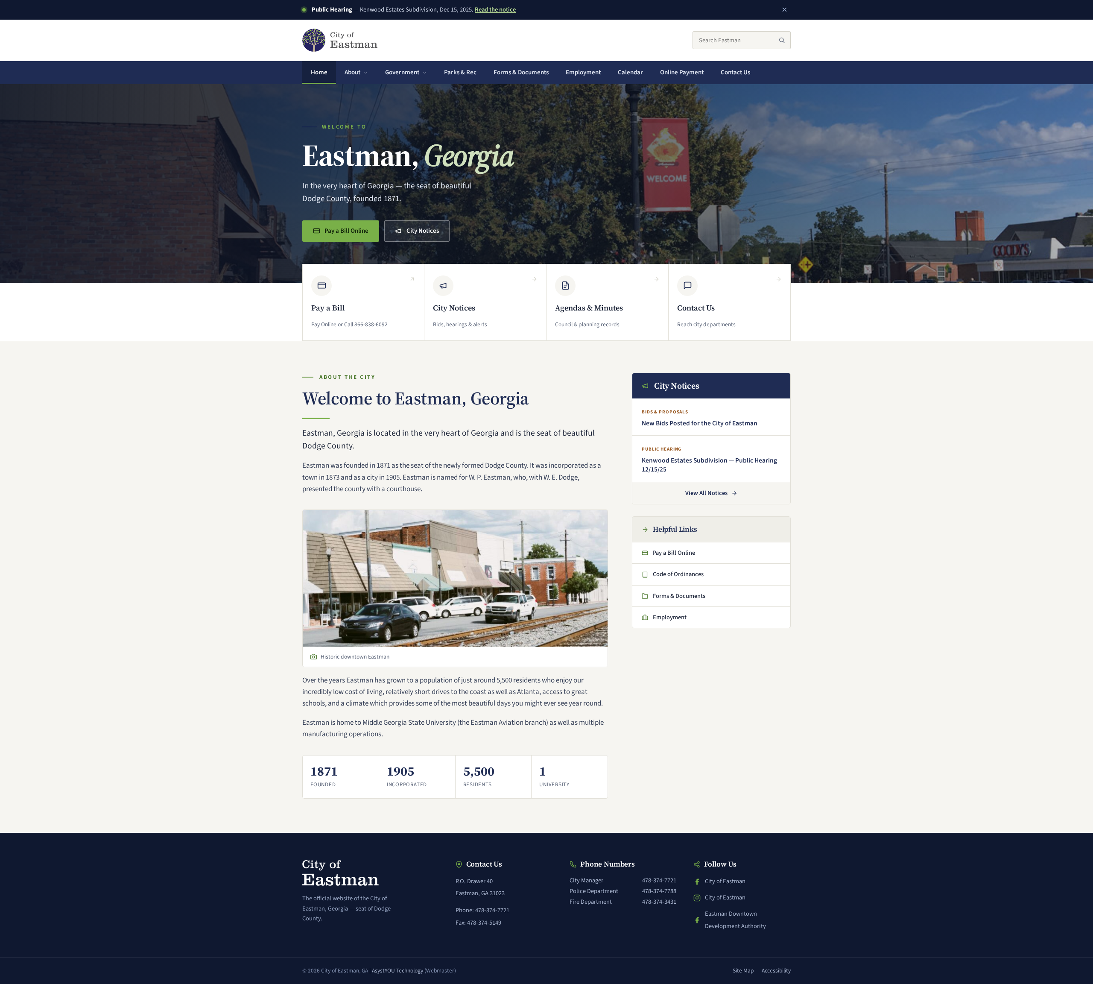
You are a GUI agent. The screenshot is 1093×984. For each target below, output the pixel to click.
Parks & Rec (460, 72)
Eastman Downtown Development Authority (729, 919)
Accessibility (776, 970)
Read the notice (495, 9)
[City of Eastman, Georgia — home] (339, 40)
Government (402, 72)
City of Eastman (725, 882)
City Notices (422, 230)
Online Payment (686, 75)
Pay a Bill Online (346, 233)
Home (319, 72)
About (352, 72)
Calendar (630, 72)
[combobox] (742, 40)
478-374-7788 (659, 891)
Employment (583, 72)
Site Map (743, 970)
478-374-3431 (659, 901)
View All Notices (706, 493)
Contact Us (735, 72)
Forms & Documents (521, 72)
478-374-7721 (659, 880)
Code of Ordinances (674, 576)
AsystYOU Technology (397, 970)
